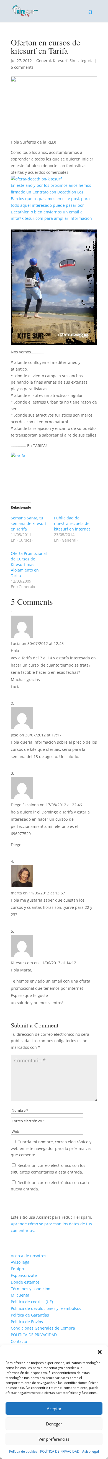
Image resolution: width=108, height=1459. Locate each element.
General (43, 60)
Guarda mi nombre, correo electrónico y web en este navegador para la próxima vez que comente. (51, 1148)
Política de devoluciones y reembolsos (46, 1308)
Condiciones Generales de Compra (43, 1328)
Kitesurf (60, 60)
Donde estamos (25, 1282)
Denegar (54, 1424)
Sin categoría (82, 60)
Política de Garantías (30, 1315)
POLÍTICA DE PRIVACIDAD (59, 1451)
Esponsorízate (24, 1275)
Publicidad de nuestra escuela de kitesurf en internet (72, 523)
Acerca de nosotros (28, 1255)
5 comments (22, 67)
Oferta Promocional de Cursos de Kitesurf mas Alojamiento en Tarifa (29, 564)
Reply (24, 695)
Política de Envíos (27, 1321)
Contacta (19, 1341)
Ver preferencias (54, 1439)
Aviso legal (90, 1451)
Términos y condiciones (33, 1288)
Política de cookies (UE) (32, 1301)
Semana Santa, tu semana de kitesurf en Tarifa (29, 523)
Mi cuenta (20, 1295)
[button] (99, 1352)
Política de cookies (23, 1451)
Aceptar (54, 1408)
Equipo (17, 1268)
